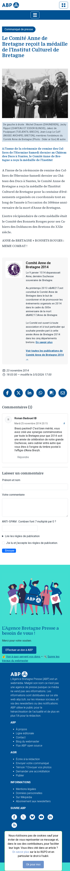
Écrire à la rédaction (28, 759)
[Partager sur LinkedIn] (29, 393)
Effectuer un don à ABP (19, 650)
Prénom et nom (11, 480)
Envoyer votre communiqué (32, 763)
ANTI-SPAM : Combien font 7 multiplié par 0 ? (29, 521)
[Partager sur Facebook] (7, 393)
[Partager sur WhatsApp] (40, 393)
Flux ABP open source (29, 745)
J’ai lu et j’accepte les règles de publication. (32, 543)
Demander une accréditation (33, 771)
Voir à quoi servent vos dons (23, 656)
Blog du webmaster (27, 741)
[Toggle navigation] (63, 5)
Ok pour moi (33, 864)
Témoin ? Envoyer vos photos (33, 767)
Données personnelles (29, 793)
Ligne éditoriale (25, 733)
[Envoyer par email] (62, 393)
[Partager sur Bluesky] (51, 393)
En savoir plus (20, 852)
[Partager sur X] (18, 393)
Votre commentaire (13, 494)
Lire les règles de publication (22, 536)
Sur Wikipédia (24, 797)
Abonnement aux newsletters (33, 801)
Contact (20, 737)
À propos (21, 729)
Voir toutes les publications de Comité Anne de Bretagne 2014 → (45, 354)
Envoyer (9, 550)
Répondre (23, 457)
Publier (20, 775)
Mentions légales (26, 789)
